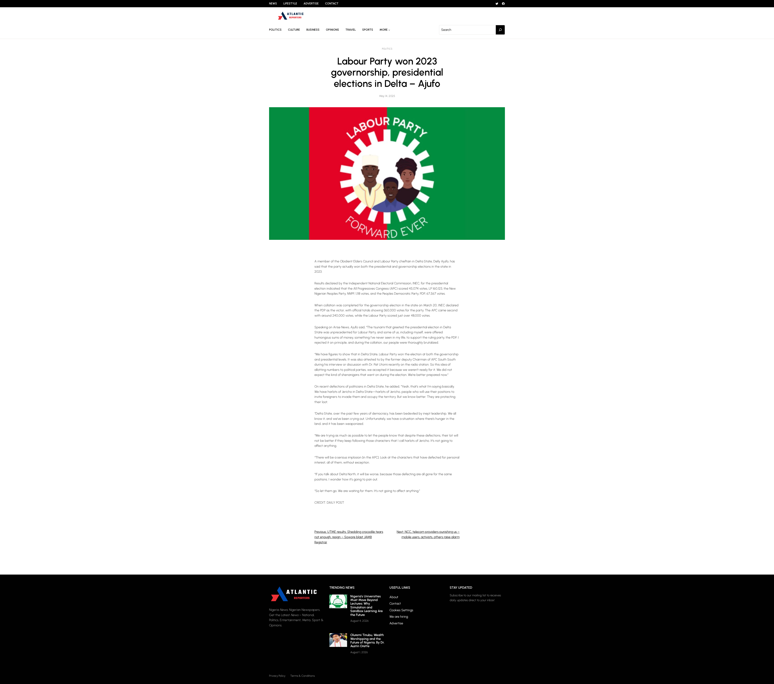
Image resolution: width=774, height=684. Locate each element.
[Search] (500, 30)
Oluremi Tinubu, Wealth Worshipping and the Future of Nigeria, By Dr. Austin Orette (367, 640)
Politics (387, 48)
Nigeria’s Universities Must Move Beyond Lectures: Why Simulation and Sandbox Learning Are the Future (366, 605)
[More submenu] (389, 30)
